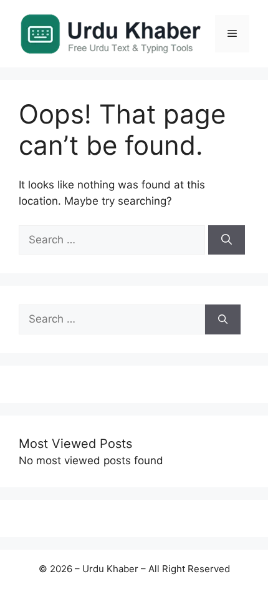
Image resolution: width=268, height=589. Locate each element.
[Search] (226, 240)
